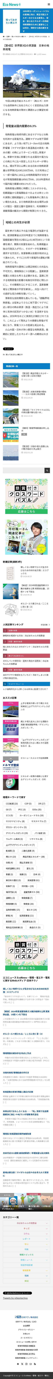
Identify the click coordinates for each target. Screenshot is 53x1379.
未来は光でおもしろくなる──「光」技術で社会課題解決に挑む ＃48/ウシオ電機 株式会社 (25, 1113)
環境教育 (27, 1270)
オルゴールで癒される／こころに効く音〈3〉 (23, 1033)
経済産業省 (27, 915)
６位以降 (44, 624)
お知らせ (26, 1333)
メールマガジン (26, 1337)
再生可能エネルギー (34, 856)
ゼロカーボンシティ (16, 827)
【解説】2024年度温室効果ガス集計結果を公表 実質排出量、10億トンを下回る (26, 1013)
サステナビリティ (15, 821)
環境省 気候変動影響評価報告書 (17, 1133)
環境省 (29, 903)
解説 (27, 1280)
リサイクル (36, 839)
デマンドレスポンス (17, 833)
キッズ (27, 1228)
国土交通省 (26, 862)
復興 (23, 874)
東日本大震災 (13, 880)
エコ (9, 815)
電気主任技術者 (14, 927)
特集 (27, 1249)
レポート (27, 1238)
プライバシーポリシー (26, 1329)
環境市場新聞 (27, 1265)
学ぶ (27, 1244)
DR (41, 803)
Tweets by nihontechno (15, 1298)
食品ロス (35, 927)
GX (8, 809)
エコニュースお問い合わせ (26, 1342)
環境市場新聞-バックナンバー (26, 1358)
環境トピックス (26, 1254)
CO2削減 (12, 803)
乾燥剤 (10, 850)
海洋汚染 (11, 892)
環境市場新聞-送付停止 (26, 1354)
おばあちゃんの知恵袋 (26, 1223)
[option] (13, 1202)
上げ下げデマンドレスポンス (20, 844)
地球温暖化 (13, 868)
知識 (27, 1275)
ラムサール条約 (14, 839)
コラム (27, 1233)
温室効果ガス (32, 892)
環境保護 (27, 897)
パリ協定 (40, 833)
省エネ (32, 909)
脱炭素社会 (29, 921)
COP (28, 803)
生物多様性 (13, 909)
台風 (9, 862)
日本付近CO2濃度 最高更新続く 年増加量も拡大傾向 (26, 1153)
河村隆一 (28, 886)
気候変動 (34, 880)
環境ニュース (26, 1259)
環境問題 (11, 903)
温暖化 (10, 897)
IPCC (22, 809)
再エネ (11, 856)
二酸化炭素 (28, 850)
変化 (30, 868)
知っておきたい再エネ (11, 21)
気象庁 (10, 886)
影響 (9, 874)
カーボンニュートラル (32, 815)
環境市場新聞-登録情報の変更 (26, 1350)
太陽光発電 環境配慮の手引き (16, 1072)
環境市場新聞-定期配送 (26, 1346)
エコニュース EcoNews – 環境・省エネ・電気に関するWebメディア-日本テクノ (26, 979)
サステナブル (38, 821)
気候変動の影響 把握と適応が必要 (18, 1091)
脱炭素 (11, 921)
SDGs (36, 809)
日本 (36, 874)
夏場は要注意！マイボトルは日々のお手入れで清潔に (25, 1174)
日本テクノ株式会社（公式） (26, 1321)
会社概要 (26, 1325)
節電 (9, 915)
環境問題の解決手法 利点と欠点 (17, 1053)
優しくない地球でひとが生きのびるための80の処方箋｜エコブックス (26, 990)
